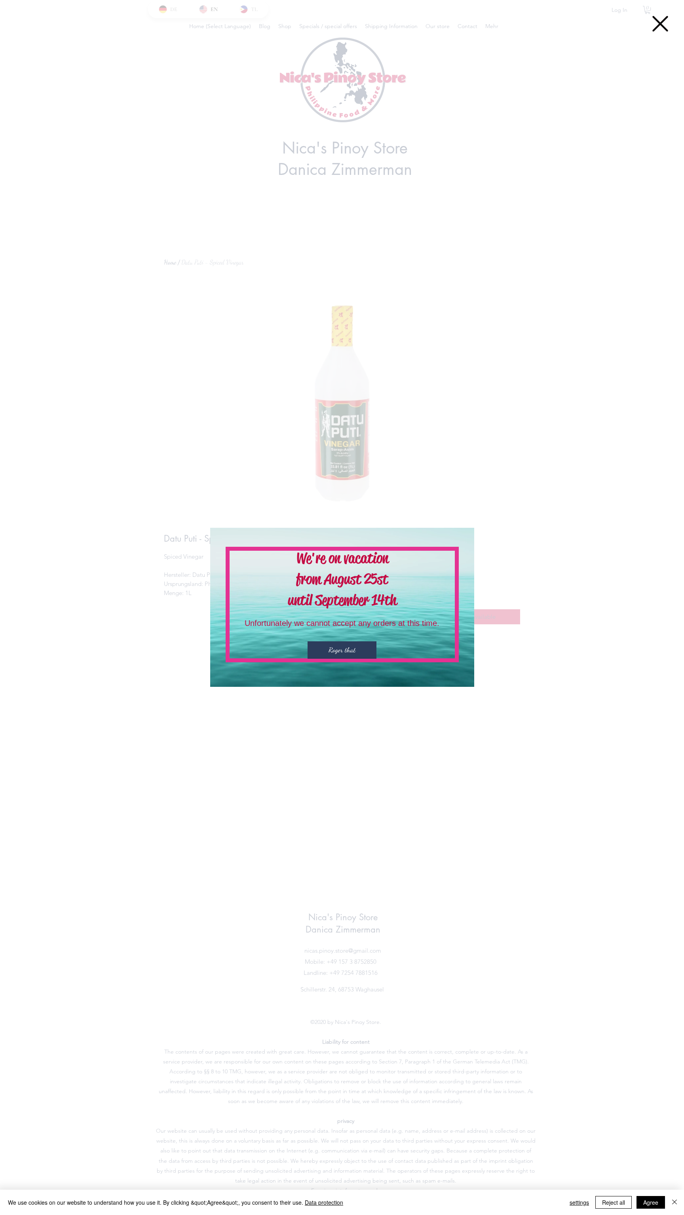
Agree (650, 1202)
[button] (660, 24)
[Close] (674, 1202)
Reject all (613, 1202)
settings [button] (579, 1202)
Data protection (324, 1202)
